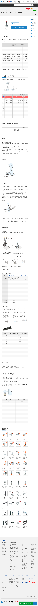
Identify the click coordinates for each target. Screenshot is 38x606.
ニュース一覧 (32, 575)
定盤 (32, 561)
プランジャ (24, 570)
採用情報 (31, 578)
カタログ (3, 590)
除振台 (32, 551)
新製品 (32, 567)
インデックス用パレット (14, 553)
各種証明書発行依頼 (12, 581)
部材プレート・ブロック (14, 555)
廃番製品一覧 (35, 596)
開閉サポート (4, 554)
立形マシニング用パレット (14, 547)
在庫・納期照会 (11, 582)
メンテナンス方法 (34, 34)
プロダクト (7, 10)
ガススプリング (24, 568)
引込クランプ (12, 569)
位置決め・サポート (5, 548)
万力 (32, 566)
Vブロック (11, 560)
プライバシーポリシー (29, 596)
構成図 (33, 27)
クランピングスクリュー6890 (14, 275)
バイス (11, 563)
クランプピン (24, 556)
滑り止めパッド (33, 546)
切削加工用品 (4, 550)
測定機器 (32, 563)
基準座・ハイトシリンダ (14, 559)
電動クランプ (12, 545)
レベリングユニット (5, 551)
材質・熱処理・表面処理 (34, 23)
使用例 (33, 28)
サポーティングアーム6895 (24, 275)
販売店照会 (10, 584)
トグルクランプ (13, 10)
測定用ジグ (24, 565)
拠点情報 (17, 581)
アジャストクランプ (13, 566)
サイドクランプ (24, 553)
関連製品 (33, 36)
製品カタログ (16, 23)
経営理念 (17, 578)
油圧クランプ (24, 550)
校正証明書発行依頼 (12, 579)
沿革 (17, 579)
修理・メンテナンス (12, 578)
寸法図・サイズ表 (34, 20)
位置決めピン (12, 562)
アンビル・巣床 (33, 564)
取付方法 (33, 30)
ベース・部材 (4, 545)
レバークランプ (24, 555)
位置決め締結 (4, 544)
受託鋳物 (32, 549)
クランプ (3, 547)
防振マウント (33, 555)
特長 (33, 25)
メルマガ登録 (25, 582)
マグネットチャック (25, 552)
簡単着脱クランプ (25, 567)
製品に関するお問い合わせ (19, 27)
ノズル (23, 571)
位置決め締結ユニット (13, 544)
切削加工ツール (33, 548)
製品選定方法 (4, 587)
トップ (2, 10)
